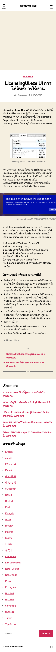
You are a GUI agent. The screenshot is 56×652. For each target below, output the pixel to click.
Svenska (9, 611)
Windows (28, 76)
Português (10, 587)
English (9, 451)
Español (9, 470)
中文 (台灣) (11, 482)
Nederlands (11, 574)
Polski (8, 581)
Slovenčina (10, 605)
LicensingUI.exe (12, 340)
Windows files (28, 5)
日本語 (8, 544)
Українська (10, 624)
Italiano (9, 537)
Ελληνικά (10, 464)
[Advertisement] (28, 40)
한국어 (8, 550)
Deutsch (9, 501)
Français (9, 513)
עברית (8, 519)
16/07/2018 (37, 95)
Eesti (7, 507)
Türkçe (8, 618)
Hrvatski (9, 525)
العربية (8, 457)
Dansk (8, 494)
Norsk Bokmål (12, 568)
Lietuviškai (10, 556)
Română (9, 593)
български (10, 488)
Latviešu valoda (13, 562)
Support (23, 95)
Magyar (9, 531)
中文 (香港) (11, 476)
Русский (9, 599)
